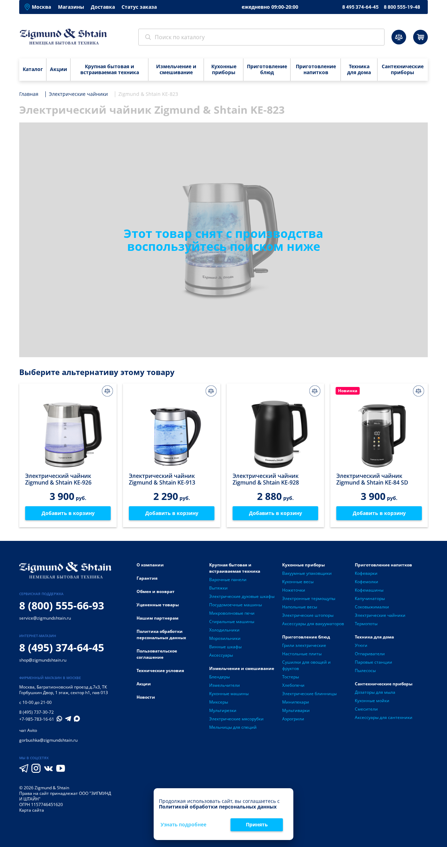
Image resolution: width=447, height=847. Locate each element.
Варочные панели (228, 580)
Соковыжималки (372, 607)
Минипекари (295, 702)
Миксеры (218, 702)
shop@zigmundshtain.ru (42, 660)
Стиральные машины (231, 621)
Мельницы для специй (233, 727)
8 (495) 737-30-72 (36, 712)
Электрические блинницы (309, 694)
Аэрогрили (293, 719)
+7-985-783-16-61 (36, 719)
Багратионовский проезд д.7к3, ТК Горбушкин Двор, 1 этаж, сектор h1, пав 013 (63, 690)
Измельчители (224, 685)
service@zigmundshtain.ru (45, 618)
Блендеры (219, 677)
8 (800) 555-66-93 (61, 605)
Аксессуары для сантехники (383, 717)
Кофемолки (366, 582)
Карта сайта (31, 810)
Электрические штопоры (308, 615)
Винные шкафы (225, 647)
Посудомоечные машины (235, 605)
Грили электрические (304, 645)
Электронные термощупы (308, 598)
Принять (257, 824)
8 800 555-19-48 (402, 7)
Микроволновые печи (232, 613)
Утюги (361, 645)
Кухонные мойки (372, 701)
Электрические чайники (380, 615)
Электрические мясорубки (236, 719)
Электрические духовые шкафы (241, 596)
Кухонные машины (229, 694)
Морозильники (225, 638)
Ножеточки (293, 590)
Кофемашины (369, 590)
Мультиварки (296, 710)
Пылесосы (365, 670)
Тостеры (290, 677)
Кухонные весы (298, 582)
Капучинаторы (370, 598)
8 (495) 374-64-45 (61, 647)
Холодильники (224, 630)
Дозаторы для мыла (375, 692)
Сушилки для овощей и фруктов (306, 665)
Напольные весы (299, 607)
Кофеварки (366, 573)
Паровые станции (373, 662)
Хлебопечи (293, 685)
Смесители (366, 709)
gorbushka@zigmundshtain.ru (48, 740)
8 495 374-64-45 (360, 7)
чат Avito (28, 730)
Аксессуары (221, 655)
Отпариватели (370, 654)
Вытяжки (218, 588)
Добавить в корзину (68, 513)
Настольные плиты (302, 654)
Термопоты (366, 624)
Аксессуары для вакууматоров (313, 624)
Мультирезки (222, 710)
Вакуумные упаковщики (307, 573)
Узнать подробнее (183, 825)
